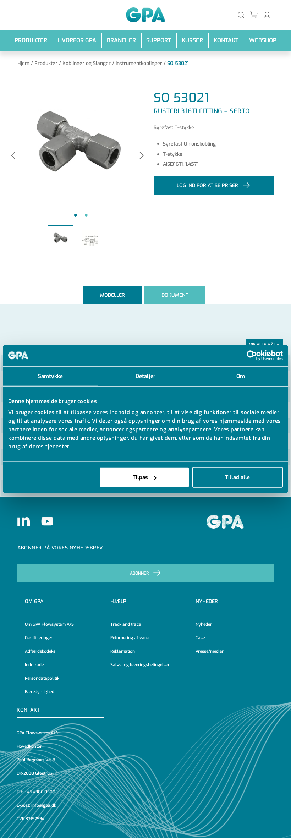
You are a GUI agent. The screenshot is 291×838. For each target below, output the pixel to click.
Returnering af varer (130, 638)
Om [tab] (240, 375)
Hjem (23, 63)
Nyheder (207, 601)
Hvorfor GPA (77, 40)
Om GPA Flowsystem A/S (49, 624)
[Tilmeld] (254, 14)
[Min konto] (267, 14)
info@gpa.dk (43, 805)
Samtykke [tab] (50, 375)
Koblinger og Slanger (86, 63)
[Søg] (241, 14)
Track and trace (125, 624)
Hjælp (118, 601)
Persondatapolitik (42, 678)
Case (200, 638)
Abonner (139, 573)
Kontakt (226, 40)
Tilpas (140, 477)
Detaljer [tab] (145, 375)
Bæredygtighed (39, 692)
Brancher (121, 40)
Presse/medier (210, 651)
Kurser (192, 40)
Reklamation (122, 651)
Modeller (112, 295)
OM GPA (34, 601)
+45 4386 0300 (39, 792)
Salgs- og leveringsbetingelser (140, 665)
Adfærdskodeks (40, 651)
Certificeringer (39, 638)
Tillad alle (237, 477)
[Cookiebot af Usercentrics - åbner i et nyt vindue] (252, 355)
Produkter (31, 40)
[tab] (112, 295)
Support (158, 40)
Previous (13, 156)
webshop (262, 40)
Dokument (174, 295)
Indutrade (34, 665)
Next (141, 156)
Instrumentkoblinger (139, 63)
